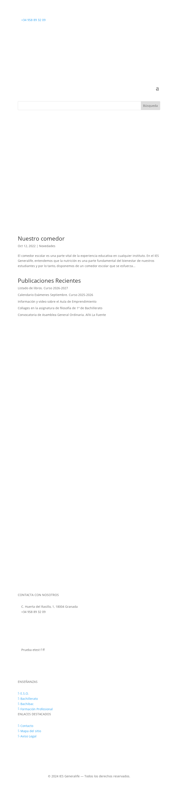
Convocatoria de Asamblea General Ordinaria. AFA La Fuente (62, 315)
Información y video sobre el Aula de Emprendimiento (57, 301)
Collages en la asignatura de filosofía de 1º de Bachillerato (60, 308)
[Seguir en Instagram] (148, 34)
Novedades (47, 246)
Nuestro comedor (41, 238)
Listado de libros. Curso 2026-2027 (43, 288)
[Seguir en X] (156, 34)
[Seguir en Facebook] (139, 34)
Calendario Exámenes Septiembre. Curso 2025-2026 (55, 295)
